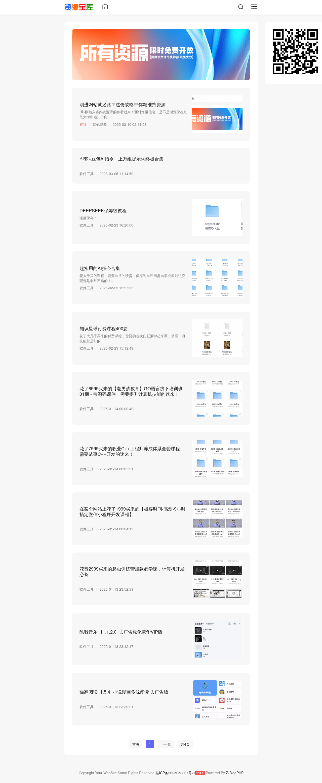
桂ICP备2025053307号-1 (175, 772)
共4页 (185, 744)
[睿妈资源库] (78, 6)
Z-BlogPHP (235, 772)
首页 (135, 744)
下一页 (165, 744)
